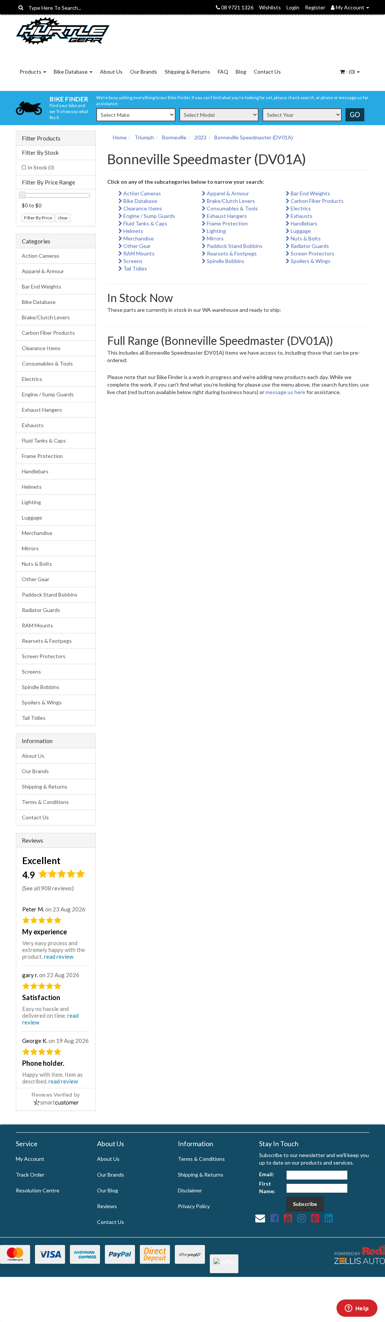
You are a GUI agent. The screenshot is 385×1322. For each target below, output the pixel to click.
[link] (274, 1218)
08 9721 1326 (236, 7)
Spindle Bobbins (40, 687)
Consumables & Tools (47, 363)
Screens (31, 671)
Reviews (107, 1206)
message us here (285, 392)
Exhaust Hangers (42, 409)
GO (355, 114)
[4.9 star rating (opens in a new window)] (61, 876)
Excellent (41, 860)
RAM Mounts (37, 625)
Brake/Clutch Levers (46, 317)
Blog (241, 71)
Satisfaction (41, 997)
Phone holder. (43, 1063)
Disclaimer (190, 1190)
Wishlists (270, 7)
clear (63, 218)
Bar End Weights (41, 286)
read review (58, 956)
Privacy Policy (194, 1206)
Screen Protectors (43, 656)
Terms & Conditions (45, 802)
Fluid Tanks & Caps (44, 440)
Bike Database (71, 71)
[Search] (21, 7)
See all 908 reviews (48, 888)
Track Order (30, 1174)
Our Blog (107, 1190)
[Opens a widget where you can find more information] (356, 1308)
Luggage (32, 517)
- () (350, 71)
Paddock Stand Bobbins (49, 594)
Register (315, 7)
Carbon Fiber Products (48, 332)
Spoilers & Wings (42, 702)
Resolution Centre (37, 1190)
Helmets (32, 486)
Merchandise (37, 533)
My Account (30, 1159)
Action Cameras (40, 255)
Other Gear (35, 579)
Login (292, 7)
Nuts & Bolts (37, 564)
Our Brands (143, 71)
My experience (44, 932)
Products (31, 71)
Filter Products (41, 138)
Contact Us (267, 71)
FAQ (223, 71)
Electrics (32, 379)
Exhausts (33, 425)
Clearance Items (41, 348)
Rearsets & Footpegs (47, 641)
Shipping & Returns (187, 71)
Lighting (31, 502)
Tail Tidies (33, 718)
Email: (266, 1174)
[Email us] (260, 1218)
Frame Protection (42, 456)
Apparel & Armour (43, 271)
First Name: (267, 1187)
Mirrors (30, 548)
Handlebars (35, 471)
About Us (111, 71)
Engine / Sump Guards (48, 394)
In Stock (40, 167)
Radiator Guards (41, 610)
